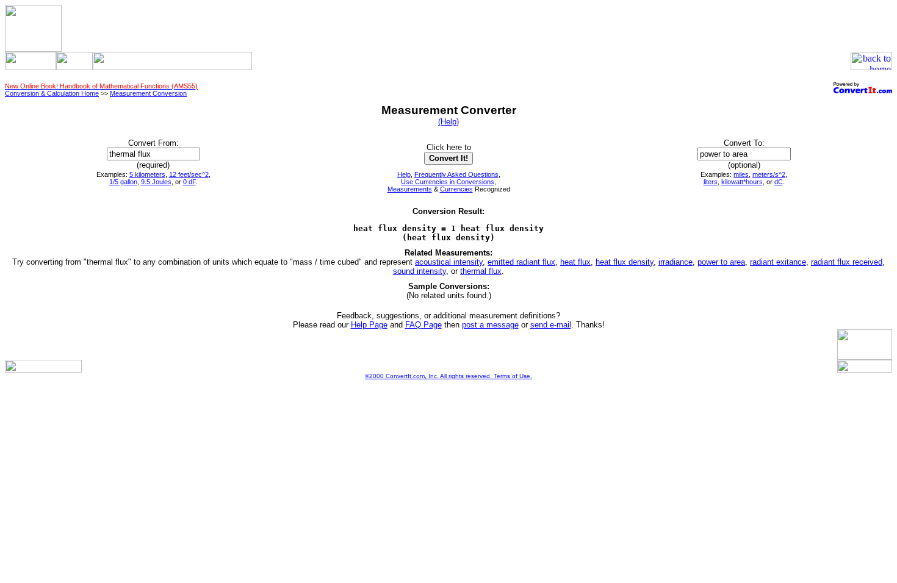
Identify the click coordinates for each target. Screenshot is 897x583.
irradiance (675, 261)
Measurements (409, 189)
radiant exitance (778, 261)
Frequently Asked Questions (456, 174)
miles (741, 174)
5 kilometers (147, 174)
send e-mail (550, 324)
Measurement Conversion (148, 93)
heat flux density (625, 261)
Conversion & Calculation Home (52, 93)
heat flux (575, 261)
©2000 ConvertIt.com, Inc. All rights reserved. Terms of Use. (448, 376)
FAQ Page (423, 324)
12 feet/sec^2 (189, 174)
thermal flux (481, 271)
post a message (490, 324)
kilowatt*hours (742, 181)
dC (778, 181)
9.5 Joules (156, 181)
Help (404, 174)
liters (711, 181)
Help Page (369, 324)
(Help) (448, 121)
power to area (721, 261)
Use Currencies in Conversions (447, 181)
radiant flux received (846, 261)
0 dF (189, 181)
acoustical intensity (449, 261)
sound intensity (419, 271)
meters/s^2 (768, 174)
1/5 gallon (123, 181)
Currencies (456, 189)
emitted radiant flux (521, 261)
